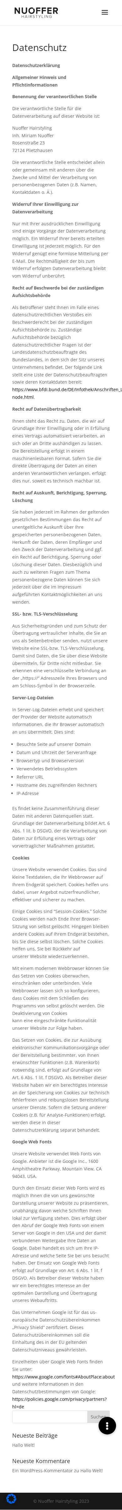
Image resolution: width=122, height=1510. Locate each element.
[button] (107, 1425)
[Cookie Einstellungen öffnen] (11, 1502)
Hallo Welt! (23, 1445)
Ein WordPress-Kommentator (42, 1470)
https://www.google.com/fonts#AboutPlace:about (63, 1377)
